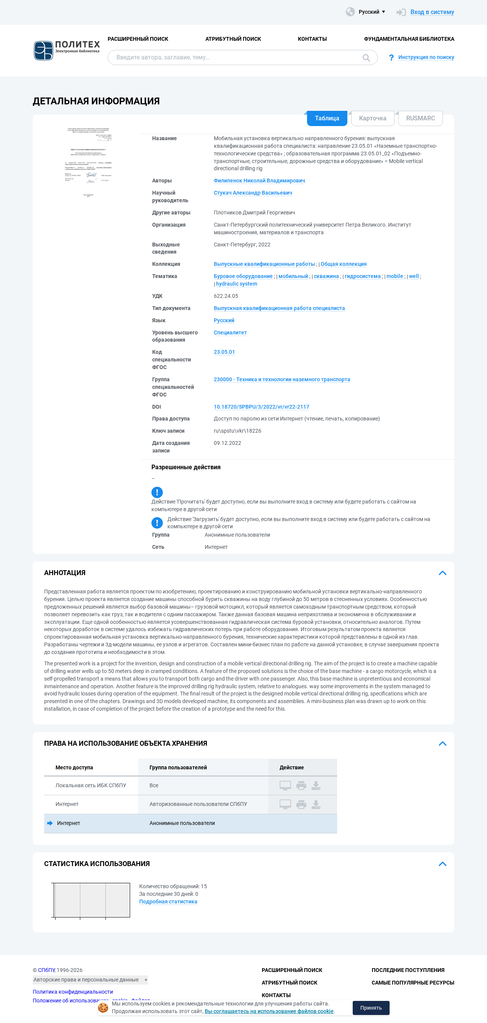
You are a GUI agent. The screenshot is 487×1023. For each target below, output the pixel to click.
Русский (224, 320)
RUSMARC (420, 118)
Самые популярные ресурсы (413, 983)
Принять (371, 1008)
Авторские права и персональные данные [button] (85, 980)
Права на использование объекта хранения (125, 743)
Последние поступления (408, 970)
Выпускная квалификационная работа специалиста (279, 308)
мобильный (293, 276)
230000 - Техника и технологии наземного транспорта (282, 379)
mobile (395, 276)
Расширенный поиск (138, 39)
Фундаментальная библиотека (409, 39)
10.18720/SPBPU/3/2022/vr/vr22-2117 (261, 407)
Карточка (373, 118)
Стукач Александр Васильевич (253, 193)
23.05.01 (224, 352)
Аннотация (65, 573)
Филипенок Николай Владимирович (259, 180)
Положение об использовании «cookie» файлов (91, 1000)
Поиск (364, 57)
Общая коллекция (344, 264)
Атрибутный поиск (233, 39)
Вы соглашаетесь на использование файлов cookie (269, 1011)
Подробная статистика (168, 901)
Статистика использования (97, 864)
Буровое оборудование (243, 276)
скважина (326, 276)
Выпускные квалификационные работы (264, 264)
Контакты (312, 39)
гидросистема (363, 276)
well (414, 276)
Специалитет (230, 332)
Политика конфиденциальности (73, 992)
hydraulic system (236, 284)
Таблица (327, 118)
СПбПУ (46, 970)
